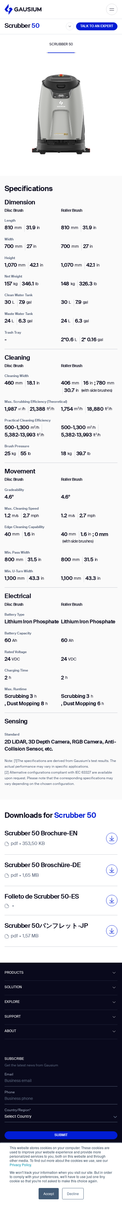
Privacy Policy (20, 1164)
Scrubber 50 (61, 44)
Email (9, 1074)
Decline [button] (73, 1193)
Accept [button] (48, 1193)
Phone (10, 1092)
